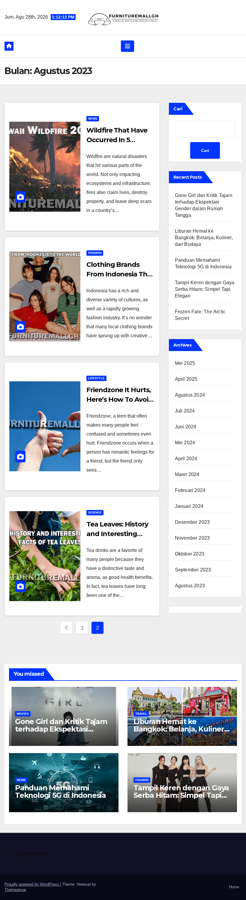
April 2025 (186, 379)
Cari (177, 109)
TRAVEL (141, 713)
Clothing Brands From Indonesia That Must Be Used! (120, 274)
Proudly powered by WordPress (32, 884)
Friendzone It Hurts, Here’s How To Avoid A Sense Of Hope (119, 399)
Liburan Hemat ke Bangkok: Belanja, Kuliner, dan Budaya (204, 237)
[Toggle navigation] (127, 46)
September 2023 (193, 569)
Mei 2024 (185, 442)
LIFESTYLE (96, 378)
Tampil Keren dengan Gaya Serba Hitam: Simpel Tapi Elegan (205, 289)
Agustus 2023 (190, 585)
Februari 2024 (190, 490)
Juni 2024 (185, 426)
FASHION (94, 253)
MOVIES (23, 713)
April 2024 (186, 458)
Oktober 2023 (189, 553)
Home (234, 887)
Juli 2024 (185, 410)
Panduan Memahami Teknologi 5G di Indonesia (60, 791)
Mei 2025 (185, 363)
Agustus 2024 (190, 395)
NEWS (92, 118)
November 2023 (192, 538)
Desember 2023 (192, 522)
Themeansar (15, 889)
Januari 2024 (189, 506)
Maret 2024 (187, 474)
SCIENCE (95, 512)
